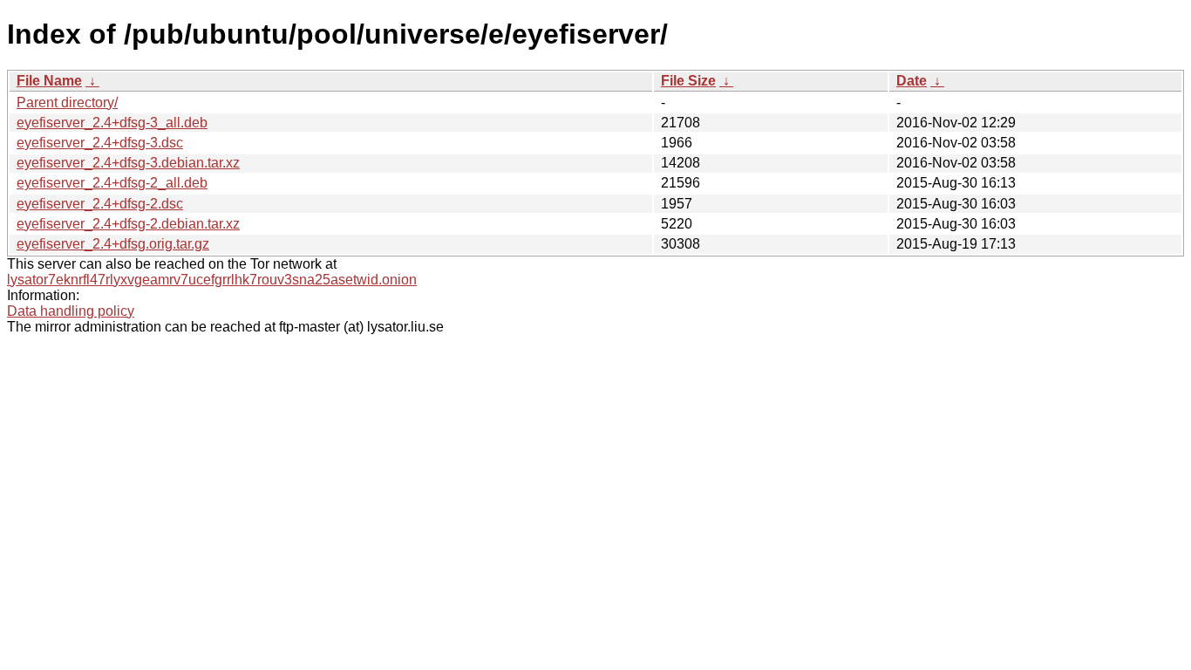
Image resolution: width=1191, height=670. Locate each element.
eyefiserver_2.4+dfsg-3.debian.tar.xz (128, 162)
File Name (49, 80)
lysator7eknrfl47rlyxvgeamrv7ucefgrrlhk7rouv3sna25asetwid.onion (212, 279)
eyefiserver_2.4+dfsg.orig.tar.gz (113, 243)
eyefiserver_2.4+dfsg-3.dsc (100, 142)
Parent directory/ (67, 102)
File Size (688, 80)
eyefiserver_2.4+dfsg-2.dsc (100, 203)
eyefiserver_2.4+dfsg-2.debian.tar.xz (128, 223)
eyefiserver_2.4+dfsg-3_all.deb (112, 122)
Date (911, 80)
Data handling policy (70, 311)
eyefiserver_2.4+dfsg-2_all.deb (112, 182)
